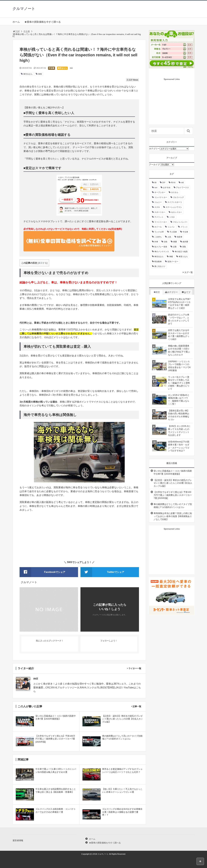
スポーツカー (159, 212)
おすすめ (166, 187)
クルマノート (24, 9)
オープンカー (159, 192)
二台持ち (158, 237)
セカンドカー (176, 212)
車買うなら (183, 256)
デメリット (159, 217)
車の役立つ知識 (181, 251)
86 (155, 182)
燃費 (175, 242)
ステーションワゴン (174, 207)
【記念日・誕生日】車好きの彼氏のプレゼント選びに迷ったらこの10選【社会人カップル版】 (173, 483)
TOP (17, 31)
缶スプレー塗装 (160, 247)
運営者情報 (18, 840)
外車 (156, 242)
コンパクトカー (160, 197)
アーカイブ (154, 164)
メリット (184, 227)
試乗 (175, 247)
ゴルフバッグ (178, 197)
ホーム (16, 22)
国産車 (179, 237)
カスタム (174, 192)
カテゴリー (154, 148)
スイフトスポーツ (174, 202)
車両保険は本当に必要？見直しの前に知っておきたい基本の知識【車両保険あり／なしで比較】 (173, 516)
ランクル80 (159, 232)
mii (71, 68)
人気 (169, 237)
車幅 (171, 256)
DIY (163, 182)
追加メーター (172, 261)
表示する (42, 263)
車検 (40, 74)
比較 (165, 242)
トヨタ (172, 217)
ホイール (158, 227)
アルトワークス (182, 187)
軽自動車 (158, 261)
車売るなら (62, 68)
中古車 (26, 31)
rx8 (182, 182)
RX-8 (173, 182)
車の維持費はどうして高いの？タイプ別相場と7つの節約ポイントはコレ (173, 505)
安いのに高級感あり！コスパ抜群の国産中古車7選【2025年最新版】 (173, 472)
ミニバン (171, 227)
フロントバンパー (180, 222)
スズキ (157, 207)
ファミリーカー (160, 222)
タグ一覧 (188, 272)
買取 (184, 247)
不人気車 (173, 232)
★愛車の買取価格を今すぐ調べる (42, 22)
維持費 (185, 242)
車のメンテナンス (161, 251)
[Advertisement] (79, 536)
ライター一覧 (135, 668)
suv (155, 187)
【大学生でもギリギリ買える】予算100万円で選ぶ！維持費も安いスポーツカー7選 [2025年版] (173, 495)
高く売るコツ (159, 266)
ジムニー (158, 202)
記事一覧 (137, 706)
